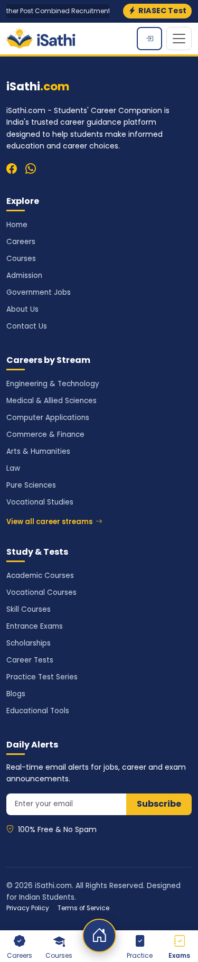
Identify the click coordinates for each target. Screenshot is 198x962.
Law (13, 468)
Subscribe (159, 804)
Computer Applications (47, 418)
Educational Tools (37, 711)
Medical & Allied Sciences (51, 401)
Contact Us (26, 326)
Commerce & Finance (45, 434)
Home (16, 225)
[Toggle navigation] (179, 38)
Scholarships (28, 643)
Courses (21, 259)
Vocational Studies (39, 502)
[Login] (149, 38)
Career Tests (29, 660)
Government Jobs (38, 292)
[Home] (99, 935)
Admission (24, 275)
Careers (20, 242)
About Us (22, 309)
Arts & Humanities (38, 451)
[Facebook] (11, 168)
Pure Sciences (31, 485)
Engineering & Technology (52, 384)
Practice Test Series (42, 677)
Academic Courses (40, 576)
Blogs (15, 694)
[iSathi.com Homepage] (41, 38)
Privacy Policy (27, 908)
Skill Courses (28, 609)
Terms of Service (83, 908)
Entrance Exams (34, 626)
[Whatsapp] (30, 168)
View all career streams (49, 522)
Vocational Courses (41, 592)
